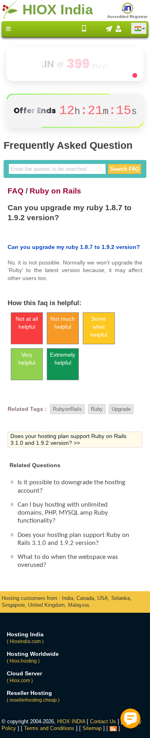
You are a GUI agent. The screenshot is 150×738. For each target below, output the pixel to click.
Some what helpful (98, 327)
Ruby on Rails (55, 190)
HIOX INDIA (71, 721)
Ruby (97, 409)
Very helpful (26, 358)
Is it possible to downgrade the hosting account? (71, 486)
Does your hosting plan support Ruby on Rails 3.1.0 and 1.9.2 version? (73, 539)
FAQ (16, 190)
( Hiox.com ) (20, 680)
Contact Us (103, 721)
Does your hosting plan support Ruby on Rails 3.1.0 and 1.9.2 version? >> (68, 439)
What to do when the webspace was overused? (68, 561)
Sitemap (92, 728)
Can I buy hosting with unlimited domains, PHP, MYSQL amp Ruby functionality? (63, 512)
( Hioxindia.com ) (25, 641)
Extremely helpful (62, 358)
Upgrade (121, 409)
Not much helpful (62, 323)
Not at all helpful (27, 323)
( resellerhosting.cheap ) (33, 700)
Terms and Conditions (49, 728)
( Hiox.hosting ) (23, 661)
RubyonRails (67, 409)
